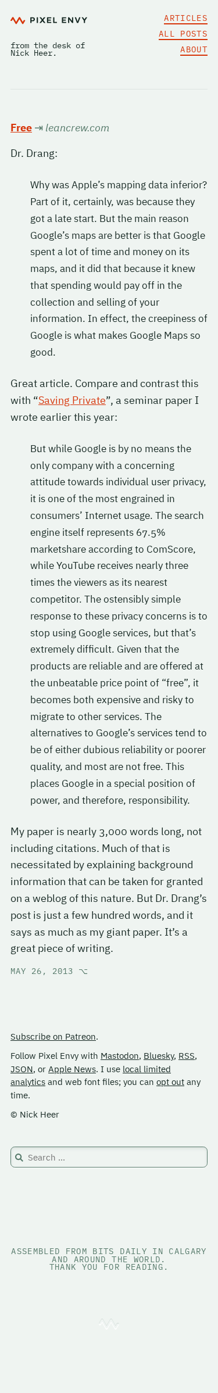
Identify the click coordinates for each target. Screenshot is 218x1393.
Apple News (72, 1069)
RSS (186, 1055)
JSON (21, 1069)
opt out (170, 1081)
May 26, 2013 (49, 971)
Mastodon (120, 1055)
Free (21, 127)
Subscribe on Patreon (53, 1036)
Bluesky (159, 1055)
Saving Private (72, 400)
